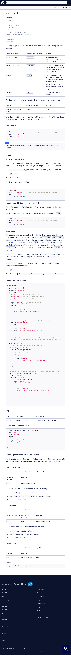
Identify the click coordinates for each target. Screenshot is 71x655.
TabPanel (25, 420)
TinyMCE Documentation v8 (60, 7)
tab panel (9, 242)
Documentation (41, 593)
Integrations (40, 600)
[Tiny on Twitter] (25, 584)
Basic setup (10, 20)
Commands (10, 41)
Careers (4, 630)
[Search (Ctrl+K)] (36, 2)
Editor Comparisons (43, 614)
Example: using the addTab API (17, 32)
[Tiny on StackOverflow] (18, 584)
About (3, 623)
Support (39, 607)
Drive (3, 596)
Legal (3, 640)
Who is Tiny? (5, 626)
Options (9, 23)
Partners (4, 633)
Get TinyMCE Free (42, 617)
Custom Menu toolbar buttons (20, 537)
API (8, 30)
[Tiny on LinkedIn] (22, 584)
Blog (38, 610)
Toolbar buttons (12, 37)
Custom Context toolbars (18, 499)
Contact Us (5, 637)
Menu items (10, 39)
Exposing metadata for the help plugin (19, 34)
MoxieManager (6, 600)
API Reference (41, 603)
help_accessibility (13, 25)
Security (4, 644)
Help (15, 163)
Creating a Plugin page (51, 461)
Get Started (40, 596)
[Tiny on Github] (14, 584)
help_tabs (11, 27)
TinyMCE (4, 593)
